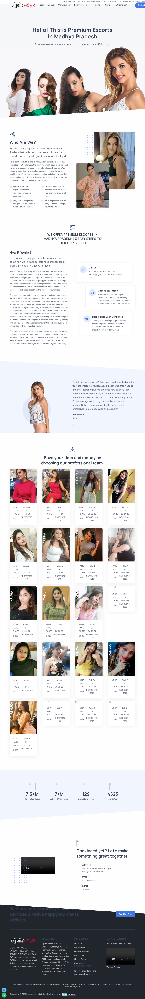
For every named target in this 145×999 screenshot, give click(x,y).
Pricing (97, 5)
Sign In (107, 5)
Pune (59, 971)
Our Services (64, 5)
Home (41, 5)
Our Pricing (79, 955)
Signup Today (80, 959)
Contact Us (79, 963)
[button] (73, 425)
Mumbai (45, 971)
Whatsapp (86, 889)
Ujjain (44, 944)
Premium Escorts (81, 5)
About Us (78, 944)
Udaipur (45, 974)
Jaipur (65, 971)
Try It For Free (125, 914)
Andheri (53, 971)
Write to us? (121, 5)
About (51, 5)
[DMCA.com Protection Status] (69, 994)
